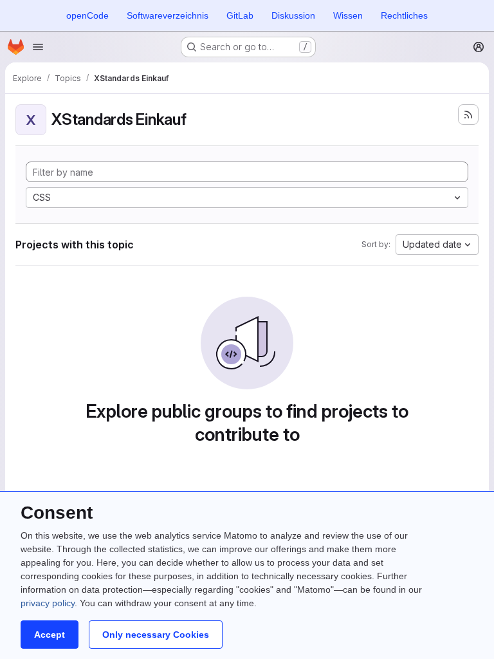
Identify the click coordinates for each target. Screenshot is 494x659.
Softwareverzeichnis (167, 15)
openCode (87, 15)
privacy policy (48, 603)
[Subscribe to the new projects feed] (468, 114)
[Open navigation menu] (38, 47)
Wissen (348, 15)
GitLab (239, 15)
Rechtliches (404, 15)
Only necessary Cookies (155, 634)
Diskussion (293, 15)
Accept (49, 634)
